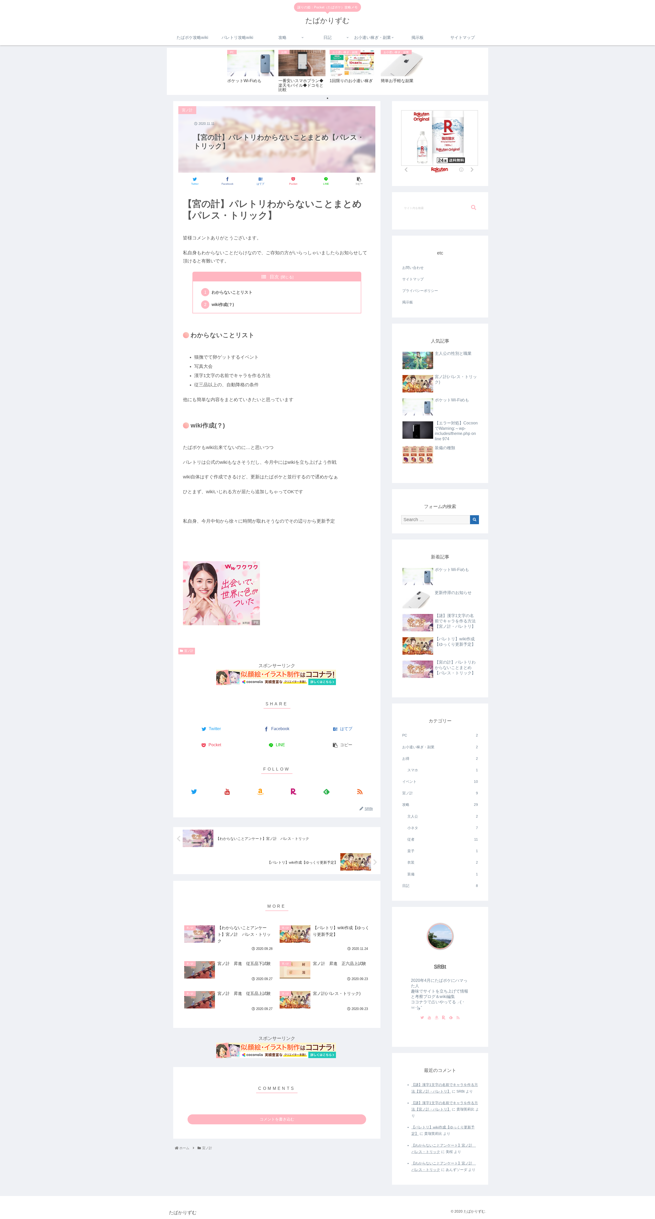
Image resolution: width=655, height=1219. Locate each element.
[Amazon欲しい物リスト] (260, 791)
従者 (442, 839)
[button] (473, 208)
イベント (440, 781)
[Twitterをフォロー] (194, 791)
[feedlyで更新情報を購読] (326, 791)
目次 (274, 276)
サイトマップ (413, 279)
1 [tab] (327, 98)
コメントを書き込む (277, 1119)
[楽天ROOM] (293, 791)
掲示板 (407, 302)
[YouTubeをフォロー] (227, 791)
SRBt (440, 966)
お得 (440, 758)
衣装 (442, 862)
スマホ (442, 770)
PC (440, 735)
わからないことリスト (232, 292)
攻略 (440, 805)
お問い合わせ (413, 268)
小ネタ (442, 828)
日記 (440, 886)
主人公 (442, 816)
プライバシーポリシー (420, 291)
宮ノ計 (188, 651)
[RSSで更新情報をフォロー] (359, 791)
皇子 (442, 851)
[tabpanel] (251, 70)
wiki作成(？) (223, 304)
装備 (442, 874)
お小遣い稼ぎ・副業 (440, 747)
